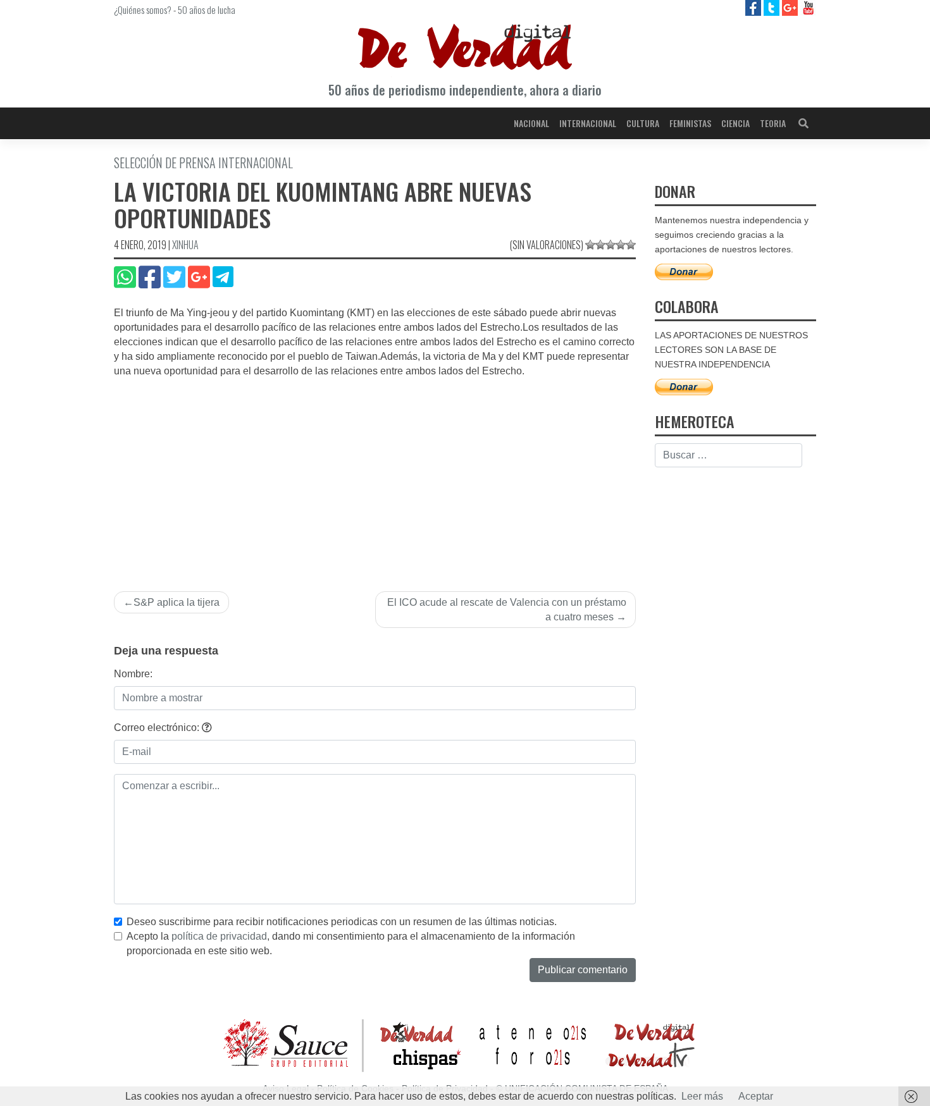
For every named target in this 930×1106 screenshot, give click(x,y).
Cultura (642, 123)
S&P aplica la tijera (176, 602)
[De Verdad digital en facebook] (754, 7)
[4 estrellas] (621, 245)
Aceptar (755, 1096)
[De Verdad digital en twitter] (773, 7)
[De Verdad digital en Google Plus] (791, 7)
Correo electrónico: (158, 727)
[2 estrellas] (600, 245)
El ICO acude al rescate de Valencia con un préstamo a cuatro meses (506, 609)
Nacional (531, 123)
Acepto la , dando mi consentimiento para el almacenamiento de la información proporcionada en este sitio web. (351, 943)
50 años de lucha (206, 9)
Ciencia (735, 123)
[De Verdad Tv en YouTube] (808, 7)
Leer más (702, 1096)
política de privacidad (219, 936)
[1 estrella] (590, 245)
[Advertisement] (375, 473)
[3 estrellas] (610, 245)
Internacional (587, 123)
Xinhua (185, 244)
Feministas (690, 123)
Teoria (773, 123)
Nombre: (133, 673)
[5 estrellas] (631, 245)
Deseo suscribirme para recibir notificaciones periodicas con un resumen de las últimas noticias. (342, 921)
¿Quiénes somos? (142, 9)
